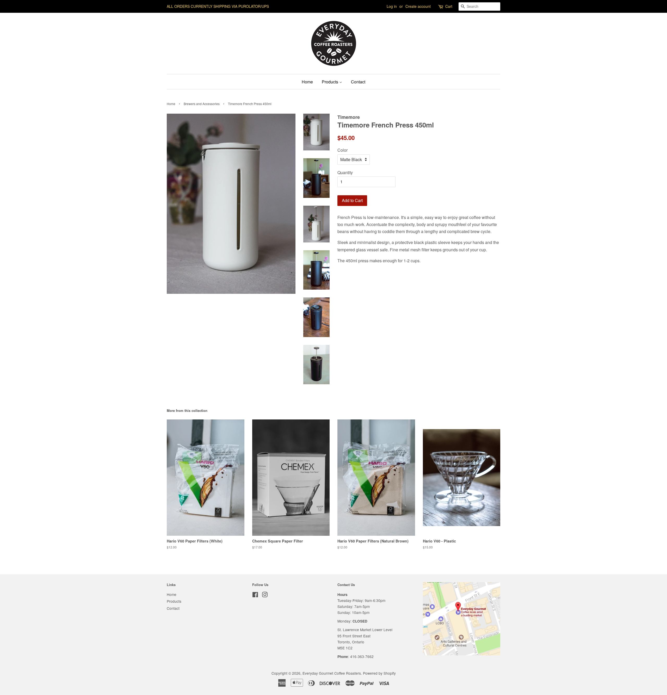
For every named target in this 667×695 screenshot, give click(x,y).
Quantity (345, 172)
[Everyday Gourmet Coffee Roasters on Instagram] (265, 595)
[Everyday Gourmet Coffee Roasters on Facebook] (255, 595)
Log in (392, 6)
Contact (358, 82)
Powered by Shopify (379, 673)
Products (330, 82)
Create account (418, 6)
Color (342, 150)
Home (307, 82)
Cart (448, 6)
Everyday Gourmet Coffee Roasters (331, 673)
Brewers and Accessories (202, 103)
